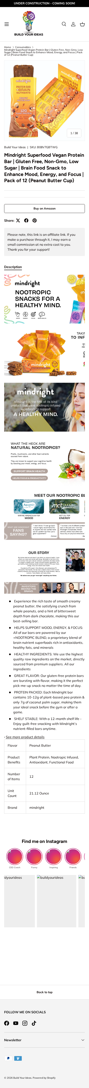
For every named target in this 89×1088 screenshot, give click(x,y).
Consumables (23, 47)
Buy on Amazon (44, 208)
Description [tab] (13, 267)
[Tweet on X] (18, 220)
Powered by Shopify (44, 1077)
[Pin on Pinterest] (34, 220)
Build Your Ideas (15, 147)
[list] (44, 100)
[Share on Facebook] (26, 220)
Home (7, 47)
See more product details (25, 737)
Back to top (45, 992)
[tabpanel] (44, 544)
